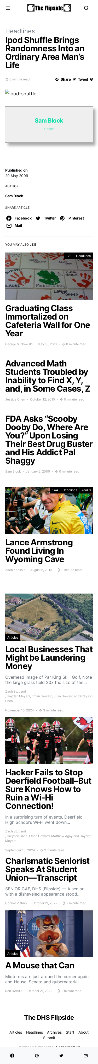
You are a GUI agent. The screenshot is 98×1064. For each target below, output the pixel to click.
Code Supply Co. (68, 1047)
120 (69, 256)
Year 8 (86, 490)
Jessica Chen (15, 399)
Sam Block (14, 196)
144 (55, 490)
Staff (70, 1032)
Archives (54, 1032)
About (83, 1032)
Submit (49, 1037)
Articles (12, 637)
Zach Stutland (15, 691)
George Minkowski (19, 344)
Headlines (20, 31)
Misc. (11, 761)
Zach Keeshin (15, 570)
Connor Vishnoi (16, 903)
